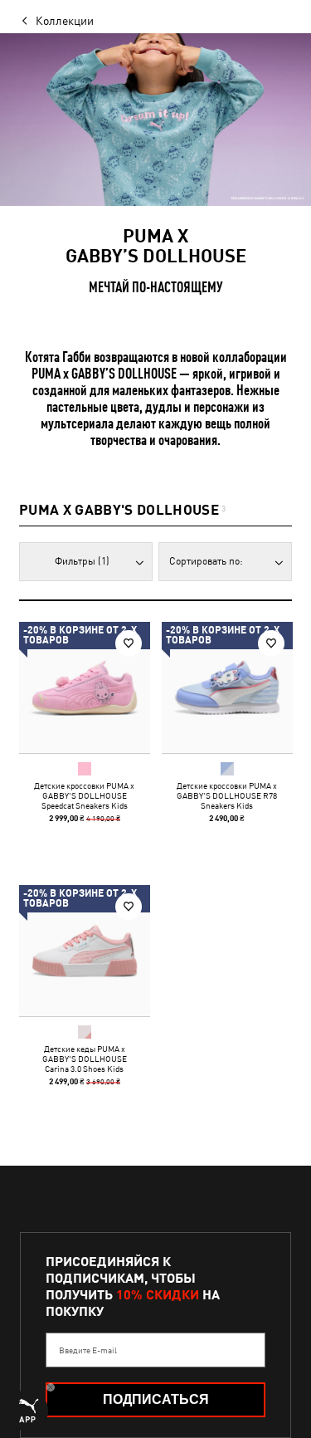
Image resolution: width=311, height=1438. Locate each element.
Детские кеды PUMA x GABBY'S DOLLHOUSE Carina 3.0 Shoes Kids (84, 1058)
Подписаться (156, 1399)
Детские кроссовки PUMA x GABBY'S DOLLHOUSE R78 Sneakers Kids (227, 795)
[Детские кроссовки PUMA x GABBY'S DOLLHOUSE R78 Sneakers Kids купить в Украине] (227, 687)
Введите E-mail (88, 1350)
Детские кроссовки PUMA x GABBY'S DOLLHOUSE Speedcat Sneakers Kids (84, 795)
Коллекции (65, 20)
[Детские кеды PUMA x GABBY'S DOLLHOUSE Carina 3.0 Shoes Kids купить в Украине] (84, 950)
